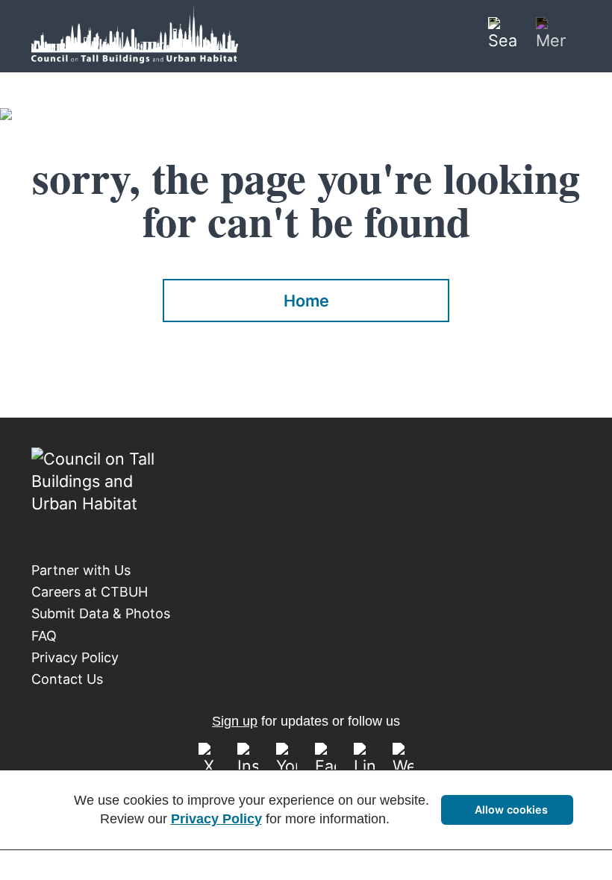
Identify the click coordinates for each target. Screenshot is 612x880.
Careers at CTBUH (89, 592)
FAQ (44, 636)
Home (306, 300)
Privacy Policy (75, 657)
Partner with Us (81, 570)
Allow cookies (511, 809)
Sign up (234, 721)
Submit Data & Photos (100, 613)
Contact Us (67, 679)
